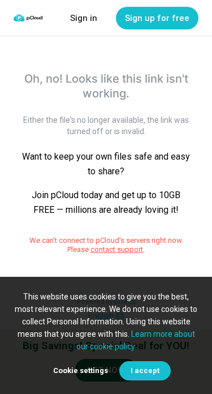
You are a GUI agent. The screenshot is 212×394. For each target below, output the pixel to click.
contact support (116, 249)
